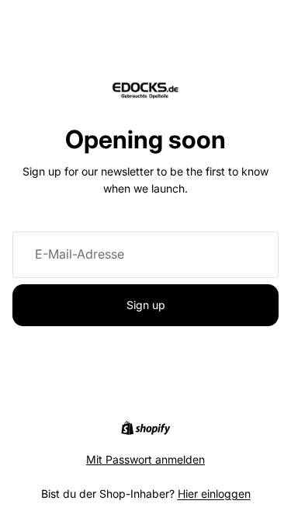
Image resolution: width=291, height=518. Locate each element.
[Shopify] (145, 428)
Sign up (145, 304)
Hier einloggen (214, 493)
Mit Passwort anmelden (145, 459)
